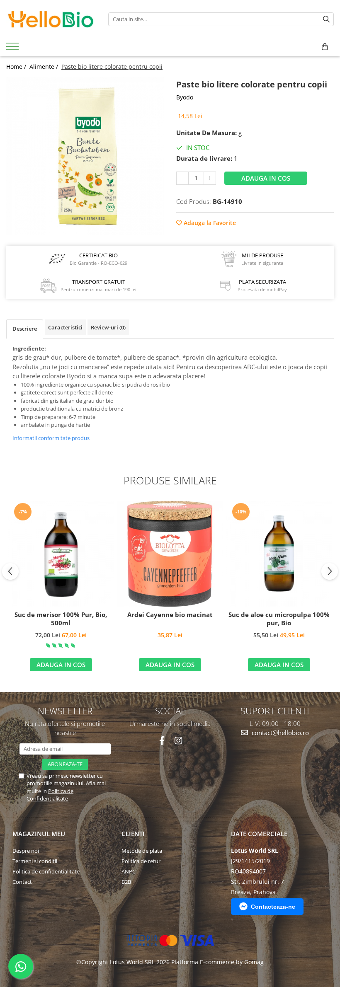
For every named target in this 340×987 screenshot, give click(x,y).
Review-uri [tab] (108, 327)
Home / (17, 66)
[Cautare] (326, 19)
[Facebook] (162, 740)
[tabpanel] (85, 156)
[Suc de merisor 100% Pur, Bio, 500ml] (61, 554)
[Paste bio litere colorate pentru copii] (85, 156)
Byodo (184, 97)
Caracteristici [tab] (65, 327)
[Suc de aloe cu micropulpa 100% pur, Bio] (279, 554)
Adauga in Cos (265, 178)
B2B (126, 881)
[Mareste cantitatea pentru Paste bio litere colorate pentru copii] (210, 178)
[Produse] (13, 49)
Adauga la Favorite (209, 223)
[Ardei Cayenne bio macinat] (170, 554)
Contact (22, 881)
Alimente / (44, 66)
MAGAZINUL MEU (38, 834)
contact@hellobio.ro (279, 732)
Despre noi (25, 850)
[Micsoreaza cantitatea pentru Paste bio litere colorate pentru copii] (182, 178)
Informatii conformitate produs (51, 438)
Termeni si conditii (34, 861)
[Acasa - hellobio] (51, 19)
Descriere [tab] (24, 328)
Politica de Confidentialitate (50, 794)
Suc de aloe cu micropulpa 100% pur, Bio (279, 619)
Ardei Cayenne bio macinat (170, 615)
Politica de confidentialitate (46, 871)
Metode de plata (141, 850)
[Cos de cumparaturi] (325, 47)
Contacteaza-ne (273, 906)
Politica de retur (140, 861)
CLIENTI (133, 834)
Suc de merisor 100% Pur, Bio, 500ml (61, 619)
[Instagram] (178, 740)
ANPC (128, 871)
